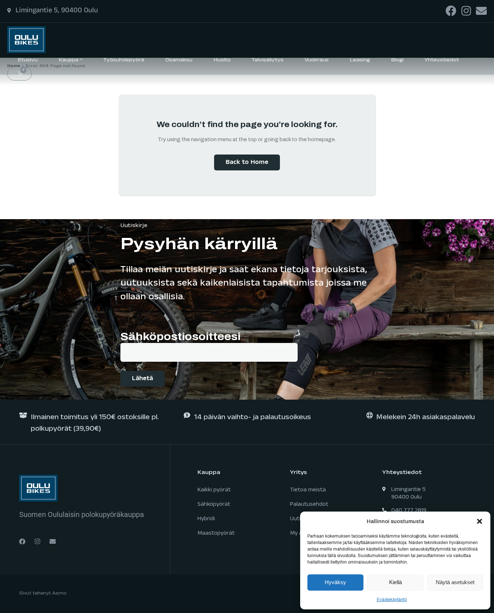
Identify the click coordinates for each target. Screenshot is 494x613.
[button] (479, 521)
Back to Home (247, 163)
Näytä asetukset (455, 582)
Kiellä (395, 582)
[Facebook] (451, 10)
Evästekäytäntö (392, 599)
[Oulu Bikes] (26, 39)
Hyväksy (335, 582)
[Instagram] (466, 10)
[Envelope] (481, 10)
